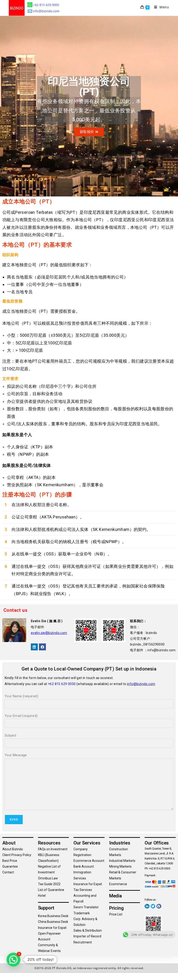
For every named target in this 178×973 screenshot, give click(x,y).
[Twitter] (153, 906)
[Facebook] (42, 646)
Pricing (116, 908)
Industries (119, 843)
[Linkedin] (34, 646)
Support (46, 908)
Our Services (86, 843)
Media (115, 896)
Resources (49, 843)
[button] (13, 960)
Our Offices (157, 843)
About (9, 843)
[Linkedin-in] (147, 906)
